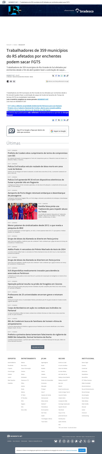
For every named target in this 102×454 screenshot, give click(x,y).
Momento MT (13, 2)
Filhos (22, 383)
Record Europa (85, 392)
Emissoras (84, 371)
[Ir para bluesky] (56, 441)
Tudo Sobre (44, 421)
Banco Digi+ (85, 362)
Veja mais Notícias (37, 347)
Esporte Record (62, 407)
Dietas (22, 374)
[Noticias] (51, 10)
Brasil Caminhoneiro (63, 389)
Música (23, 392)
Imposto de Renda (46, 395)
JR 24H (43, 358)
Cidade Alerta (61, 398)
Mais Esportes (11, 380)
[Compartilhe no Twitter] (53, 76)
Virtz (22, 407)
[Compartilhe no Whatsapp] (62, 76)
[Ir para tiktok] (80, 441)
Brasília (43, 368)
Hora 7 (43, 392)
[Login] (99, 2)
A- (14, 81)
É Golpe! (43, 389)
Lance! (9, 377)
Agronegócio (44, 362)
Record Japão (85, 395)
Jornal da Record (62, 415)
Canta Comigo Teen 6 (64, 392)
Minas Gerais (44, 401)
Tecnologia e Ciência (46, 418)
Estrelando (24, 377)
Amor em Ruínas (62, 368)
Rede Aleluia (85, 401)
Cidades (15, 44)
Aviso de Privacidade (71, 450)
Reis (59, 424)
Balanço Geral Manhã (64, 377)
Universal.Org (85, 415)
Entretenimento (28, 358)
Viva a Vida (24, 410)
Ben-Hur (60, 383)
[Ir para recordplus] (76, 441)
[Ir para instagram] (64, 441)
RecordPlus (85, 377)
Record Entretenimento (88, 389)
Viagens (23, 404)
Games (23, 386)
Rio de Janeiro (44, 410)
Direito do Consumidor (47, 380)
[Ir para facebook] (60, 441)
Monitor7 (43, 404)
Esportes (12, 358)
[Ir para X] (85, 441)
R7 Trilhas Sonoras (87, 380)
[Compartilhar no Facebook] (56, 76)
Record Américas (86, 386)
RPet (22, 401)
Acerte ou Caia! (62, 362)
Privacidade (24, 441)
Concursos (44, 377)
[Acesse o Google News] (65, 76)
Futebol (10, 374)
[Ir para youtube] (93, 441)
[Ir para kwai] (68, 441)
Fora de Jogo (11, 371)
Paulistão (10, 383)
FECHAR (82, 450)
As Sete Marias (62, 371)
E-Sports (10, 368)
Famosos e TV (25, 380)
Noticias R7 (9, 44)
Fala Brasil (61, 410)
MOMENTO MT (43, 99)
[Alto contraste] (8, 81)
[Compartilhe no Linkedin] (59, 76)
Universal (84, 413)
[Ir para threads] (72, 441)
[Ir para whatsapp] (89, 441)
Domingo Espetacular (64, 404)
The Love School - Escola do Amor (67, 427)
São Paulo (44, 413)
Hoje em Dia (61, 413)
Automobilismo (12, 362)
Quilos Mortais (62, 421)
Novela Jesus (61, 418)
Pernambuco (44, 407)
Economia (43, 383)
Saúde (42, 415)
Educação (43, 386)
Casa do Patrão (62, 395)
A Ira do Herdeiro (62, 365)
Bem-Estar (24, 365)
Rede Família (85, 404)
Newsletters (85, 374)
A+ (11, 81)
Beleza (23, 362)
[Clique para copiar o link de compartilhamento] (67, 76)
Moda (22, 389)
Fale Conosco (16, 441)
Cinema (23, 371)
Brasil (42, 365)
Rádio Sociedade (86, 383)
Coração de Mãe (62, 401)
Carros (43, 371)
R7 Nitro (23, 395)
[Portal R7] (4, 2)
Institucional (88, 358)
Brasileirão (10, 365)
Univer (83, 410)
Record (61, 358)
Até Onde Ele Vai (62, 374)
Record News (85, 398)
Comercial (84, 368)
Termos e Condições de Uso (35, 441)
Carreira (84, 365)
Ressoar (84, 407)
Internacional (44, 398)
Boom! (60, 386)
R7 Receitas (24, 398)
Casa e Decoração (26, 368)
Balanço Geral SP (62, 380)
